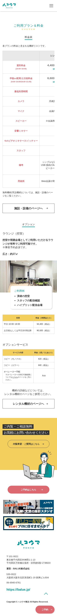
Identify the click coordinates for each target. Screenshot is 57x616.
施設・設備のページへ (28, 208)
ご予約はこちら (28, 489)
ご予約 (45, 609)
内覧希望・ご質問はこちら (26, 444)
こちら (15, 377)
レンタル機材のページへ (28, 403)
